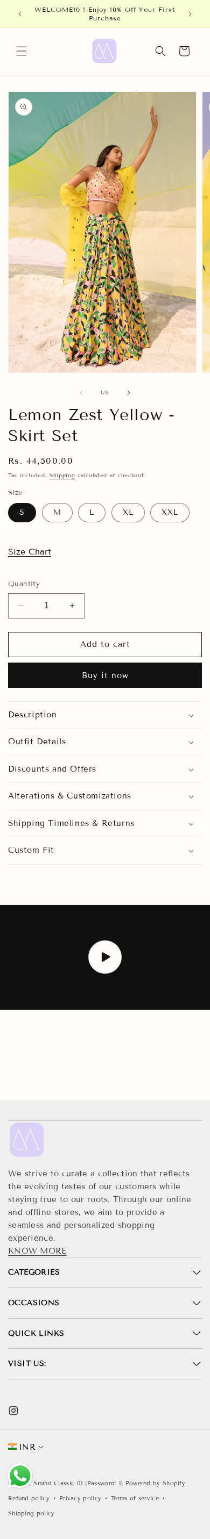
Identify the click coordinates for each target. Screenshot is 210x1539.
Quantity (24, 584)
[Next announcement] (190, 14)
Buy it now (105, 675)
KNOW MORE (37, 1251)
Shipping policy (31, 1513)
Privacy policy (80, 1498)
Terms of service (135, 1498)
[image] (27, 1140)
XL (128, 512)
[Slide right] (129, 393)
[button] (21, 51)
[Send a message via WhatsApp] (20, 1476)
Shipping (62, 475)
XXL (170, 512)
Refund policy (29, 1498)
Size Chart (29, 551)
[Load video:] (105, 957)
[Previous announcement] (20, 14)
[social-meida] (13, 1410)
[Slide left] (81, 393)
